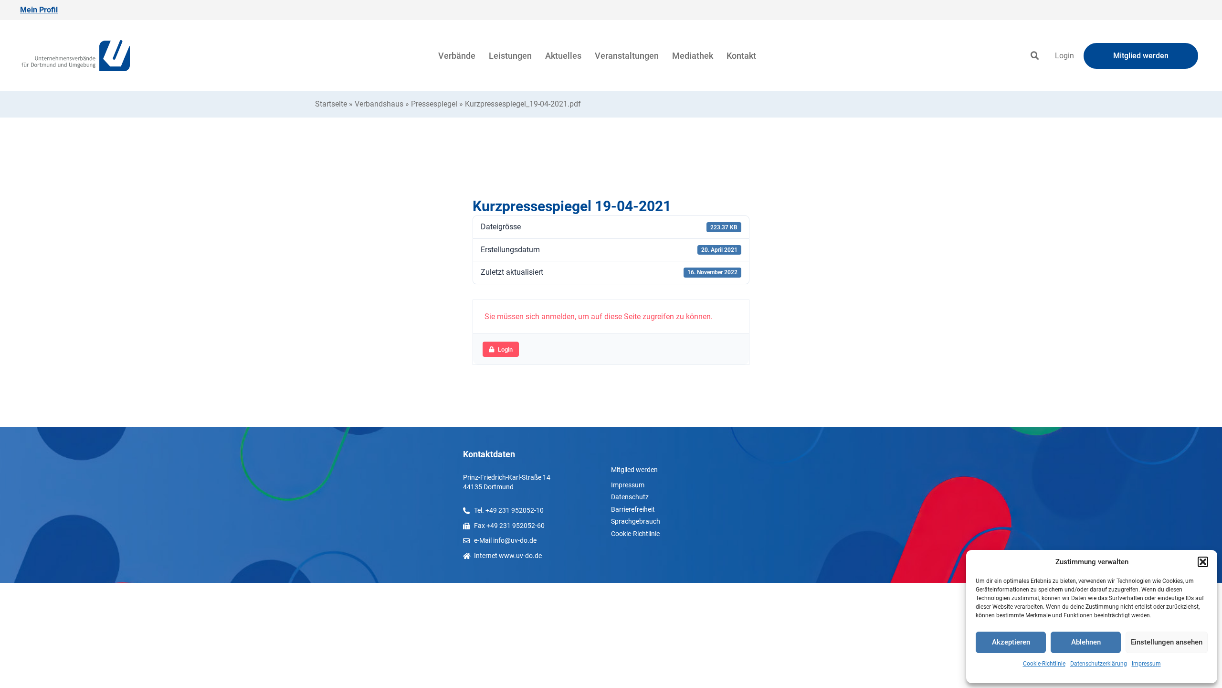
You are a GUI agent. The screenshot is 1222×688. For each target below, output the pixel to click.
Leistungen (510, 56)
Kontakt (741, 56)
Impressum (1146, 663)
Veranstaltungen (627, 56)
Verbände (456, 56)
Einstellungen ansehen (1166, 642)
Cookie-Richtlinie (1044, 663)
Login (1064, 55)
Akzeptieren (1011, 642)
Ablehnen (1086, 642)
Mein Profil (39, 9)
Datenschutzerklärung (1098, 663)
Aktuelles (563, 56)
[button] (1203, 562)
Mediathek (692, 56)
